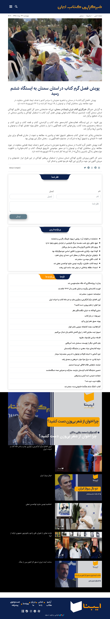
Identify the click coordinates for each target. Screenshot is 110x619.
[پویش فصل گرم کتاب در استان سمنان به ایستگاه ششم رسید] (55, 49)
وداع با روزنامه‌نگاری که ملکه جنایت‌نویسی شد (84, 283)
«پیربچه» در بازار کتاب (92, 315)
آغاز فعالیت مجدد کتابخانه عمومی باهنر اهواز (84, 326)
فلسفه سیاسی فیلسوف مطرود (89, 337)
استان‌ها (88, 16)
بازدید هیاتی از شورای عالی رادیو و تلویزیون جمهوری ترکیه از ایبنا (31, 534)
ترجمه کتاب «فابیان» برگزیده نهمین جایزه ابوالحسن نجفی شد (76, 263)
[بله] (26, 611)
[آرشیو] (22, 611)
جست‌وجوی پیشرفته (15, 603)
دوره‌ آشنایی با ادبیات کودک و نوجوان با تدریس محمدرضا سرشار (77, 354)
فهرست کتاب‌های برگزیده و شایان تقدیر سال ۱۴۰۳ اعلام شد (79, 288)
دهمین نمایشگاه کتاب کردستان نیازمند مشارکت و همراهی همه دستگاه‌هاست (73, 370)
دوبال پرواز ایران (46, 475)
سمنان (82, 16)
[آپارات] (39, 611)
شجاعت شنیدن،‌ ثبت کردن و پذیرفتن (87, 375)
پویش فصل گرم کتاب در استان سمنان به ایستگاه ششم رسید (55, 91)
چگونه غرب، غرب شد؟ (92, 381)
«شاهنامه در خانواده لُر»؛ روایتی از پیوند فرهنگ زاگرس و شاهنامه (74, 238)
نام (99, 191)
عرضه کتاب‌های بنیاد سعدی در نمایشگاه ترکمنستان (82, 348)
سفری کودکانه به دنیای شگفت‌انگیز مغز (86, 310)
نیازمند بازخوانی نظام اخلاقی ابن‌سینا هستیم (84, 364)
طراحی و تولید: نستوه (52, 615)
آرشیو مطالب (49, 603)
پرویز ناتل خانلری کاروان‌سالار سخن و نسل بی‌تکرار (80, 247)
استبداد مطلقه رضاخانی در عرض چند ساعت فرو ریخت (78, 267)
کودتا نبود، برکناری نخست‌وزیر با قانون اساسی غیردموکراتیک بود (75, 251)
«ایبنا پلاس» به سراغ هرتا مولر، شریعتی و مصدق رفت (81, 359)
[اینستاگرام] (30, 611)
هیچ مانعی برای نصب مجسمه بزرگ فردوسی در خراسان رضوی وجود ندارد (72, 243)
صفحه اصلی (98, 16)
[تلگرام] (35, 611)
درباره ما (33, 603)
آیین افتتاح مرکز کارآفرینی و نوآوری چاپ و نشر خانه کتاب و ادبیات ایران (74, 299)
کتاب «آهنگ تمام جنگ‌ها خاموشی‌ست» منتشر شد (82, 386)
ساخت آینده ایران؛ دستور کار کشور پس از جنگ (35, 562)
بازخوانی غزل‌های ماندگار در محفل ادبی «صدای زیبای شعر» (76, 255)
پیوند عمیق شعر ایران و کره (90, 321)
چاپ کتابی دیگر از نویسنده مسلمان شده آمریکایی (82, 343)
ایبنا (80, 7)
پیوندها (26, 603)
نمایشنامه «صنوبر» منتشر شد (89, 294)
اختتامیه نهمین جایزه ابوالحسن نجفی (39, 504)
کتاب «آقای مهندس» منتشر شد (86, 259)
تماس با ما (40, 603)
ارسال (18, 216)
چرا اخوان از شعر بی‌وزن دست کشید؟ (87, 305)
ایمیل (51, 191)
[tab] (62, 276)
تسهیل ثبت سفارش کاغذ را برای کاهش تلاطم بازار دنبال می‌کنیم (77, 332)
